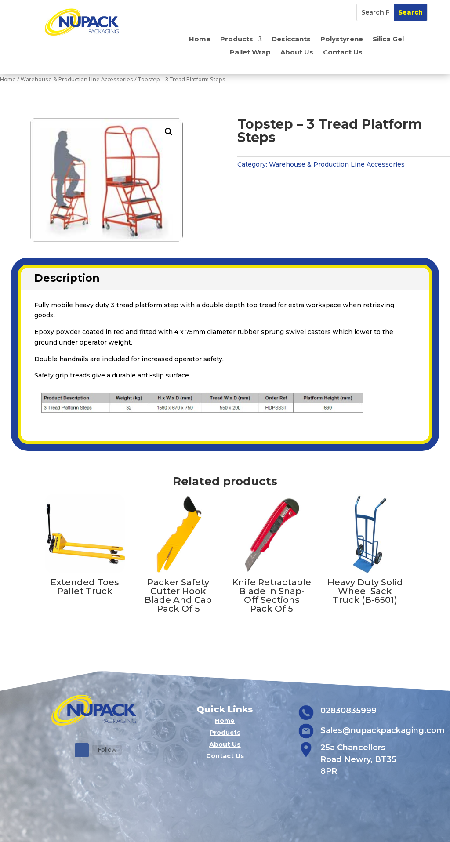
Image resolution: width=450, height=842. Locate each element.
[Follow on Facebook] (82, 750)
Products (236, 39)
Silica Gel (388, 39)
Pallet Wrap (250, 52)
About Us (296, 52)
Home (199, 39)
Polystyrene (341, 39)
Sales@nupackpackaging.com (382, 730)
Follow (107, 749)
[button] (169, 132)
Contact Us (343, 52)
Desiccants (291, 39)
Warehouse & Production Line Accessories (77, 79)
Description (67, 278)
